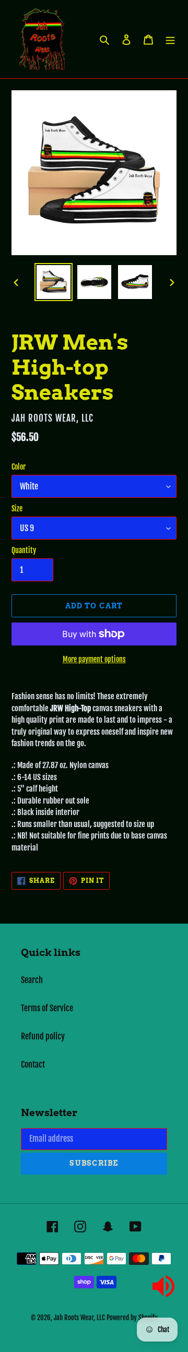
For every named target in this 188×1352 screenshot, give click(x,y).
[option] (53, 282)
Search (32, 980)
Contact (33, 1064)
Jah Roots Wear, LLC (79, 1317)
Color (18, 466)
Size (16, 508)
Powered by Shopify (132, 1317)
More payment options (94, 659)
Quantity (23, 550)
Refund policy (43, 1036)
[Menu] (170, 39)
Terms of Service (47, 1008)
